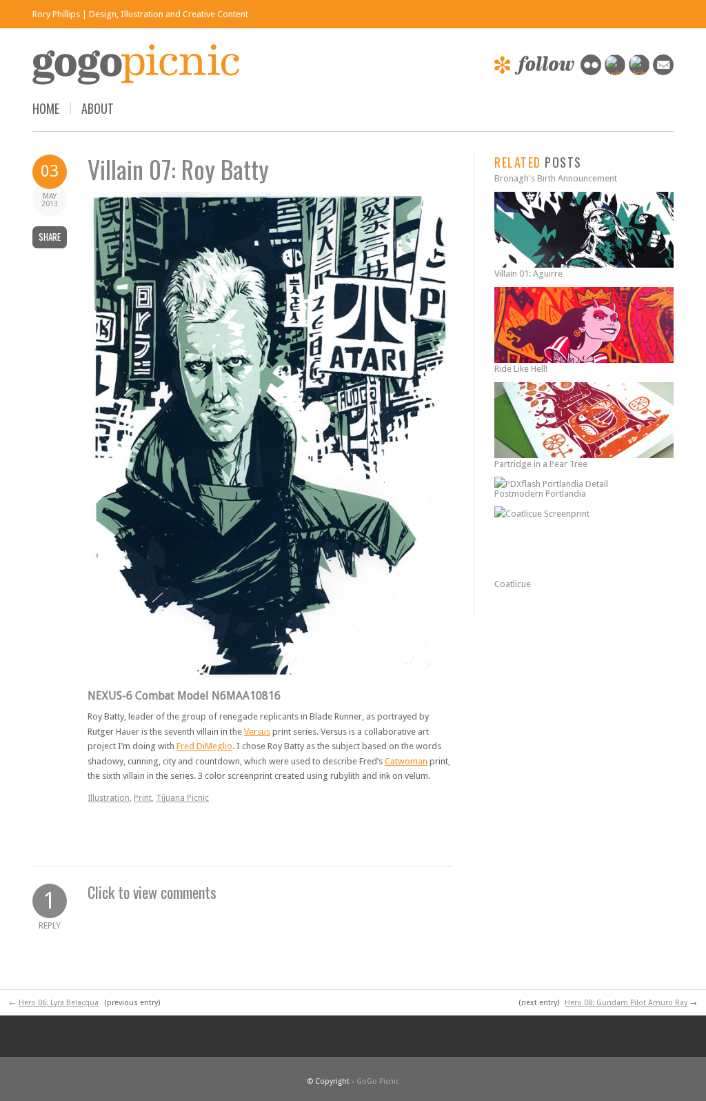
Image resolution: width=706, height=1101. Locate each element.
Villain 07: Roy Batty (178, 168)
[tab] (270, 892)
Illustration (109, 798)
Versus (257, 731)
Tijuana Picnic (182, 798)
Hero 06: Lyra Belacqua (59, 1002)
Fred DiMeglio (204, 746)
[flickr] (591, 72)
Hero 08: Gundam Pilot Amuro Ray (626, 1002)
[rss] (663, 72)
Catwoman (406, 761)
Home (45, 108)
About (97, 108)
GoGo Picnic (377, 1081)
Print (143, 798)
